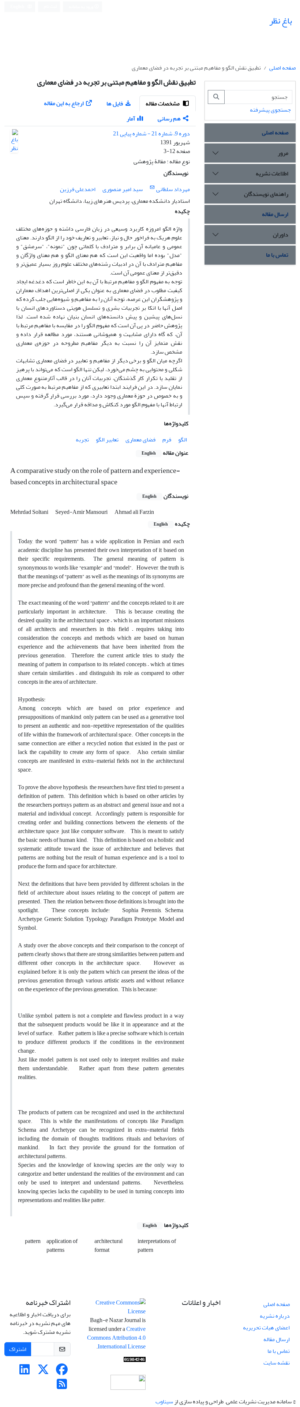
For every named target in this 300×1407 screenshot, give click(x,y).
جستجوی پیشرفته (270, 109)
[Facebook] (62, 1371)
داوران (280, 234)
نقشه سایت (276, 1362)
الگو (182, 439)
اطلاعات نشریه (272, 173)
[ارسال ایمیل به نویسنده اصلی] (152, 187)
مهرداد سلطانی (173, 189)
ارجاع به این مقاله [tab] (64, 103)
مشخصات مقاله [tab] (163, 103)
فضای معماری (140, 439)
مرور (283, 153)
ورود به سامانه (81, 7)
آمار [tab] (131, 118)
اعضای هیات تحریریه (266, 1327)
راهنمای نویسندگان (266, 194)
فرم (166, 439)
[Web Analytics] (135, 1361)
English (17, 7)
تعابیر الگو (107, 439)
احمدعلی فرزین (77, 189)
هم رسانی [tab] (169, 118)
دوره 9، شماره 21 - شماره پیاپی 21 (151, 133)
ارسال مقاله (275, 214)
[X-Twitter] (43, 1371)
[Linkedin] (24, 1371)
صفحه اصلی (282, 67)
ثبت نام (50, 6)
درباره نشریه (275, 1315)
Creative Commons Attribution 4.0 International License (116, 1338)
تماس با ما (277, 254)
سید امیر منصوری (122, 189)
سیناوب (164, 1401)
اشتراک (17, 1349)
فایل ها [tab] (114, 103)
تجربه (82, 439)
